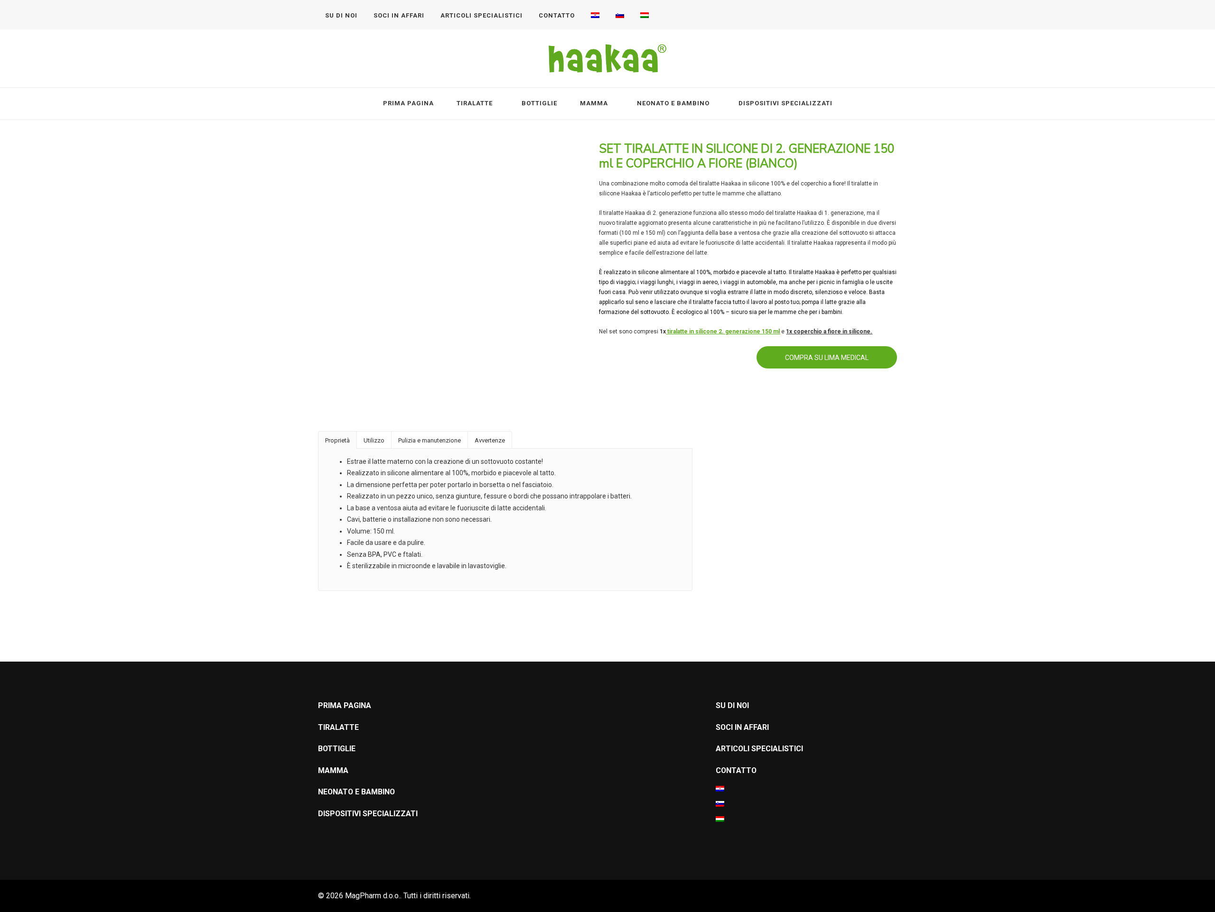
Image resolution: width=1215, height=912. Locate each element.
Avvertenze (490, 440)
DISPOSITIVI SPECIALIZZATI (785, 103)
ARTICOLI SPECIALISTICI (481, 15)
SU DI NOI (341, 15)
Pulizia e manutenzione (429, 440)
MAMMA (594, 103)
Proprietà (337, 440)
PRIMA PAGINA (408, 103)
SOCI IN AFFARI (399, 15)
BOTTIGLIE (539, 103)
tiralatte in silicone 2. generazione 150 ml (723, 331)
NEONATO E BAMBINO (673, 103)
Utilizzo (374, 440)
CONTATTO (557, 15)
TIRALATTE (475, 103)
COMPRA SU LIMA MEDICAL (827, 357)
